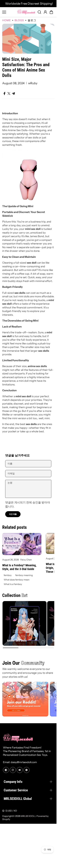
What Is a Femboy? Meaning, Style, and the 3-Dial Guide (19, 567)
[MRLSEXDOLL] (26, 12)
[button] (51, 12)
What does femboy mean (16, 579)
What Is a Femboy (13, 584)
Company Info (13, 780)
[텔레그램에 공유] (13, 93)
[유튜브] (20, 769)
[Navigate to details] (42, 641)
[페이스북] (6, 769)
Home (6, 20)
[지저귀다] (26, 769)
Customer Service (16, 789)
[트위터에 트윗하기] (9, 93)
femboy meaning (24, 575)
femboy (8, 575)
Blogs (19, 20)
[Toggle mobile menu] (9, 12)
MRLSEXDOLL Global (18, 797)
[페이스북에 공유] (4, 93)
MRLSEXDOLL (28, 814)
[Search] (39, 12)
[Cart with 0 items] (51, 12)
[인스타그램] (13, 769)
